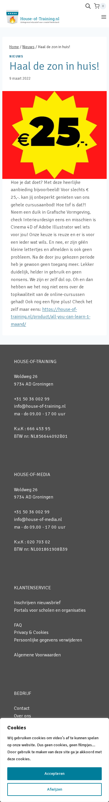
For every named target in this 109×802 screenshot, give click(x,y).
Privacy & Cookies (31, 632)
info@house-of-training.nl (40, 406)
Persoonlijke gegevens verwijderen (48, 640)
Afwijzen (54, 789)
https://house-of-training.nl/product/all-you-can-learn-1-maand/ (50, 316)
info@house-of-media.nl (38, 519)
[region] (54, 760)
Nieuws (16, 56)
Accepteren (54, 773)
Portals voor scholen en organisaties (50, 610)
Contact (22, 708)
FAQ (18, 625)
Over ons (22, 716)
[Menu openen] (103, 16)
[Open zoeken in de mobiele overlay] (88, 6)
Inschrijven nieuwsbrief (37, 603)
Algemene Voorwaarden (37, 655)
